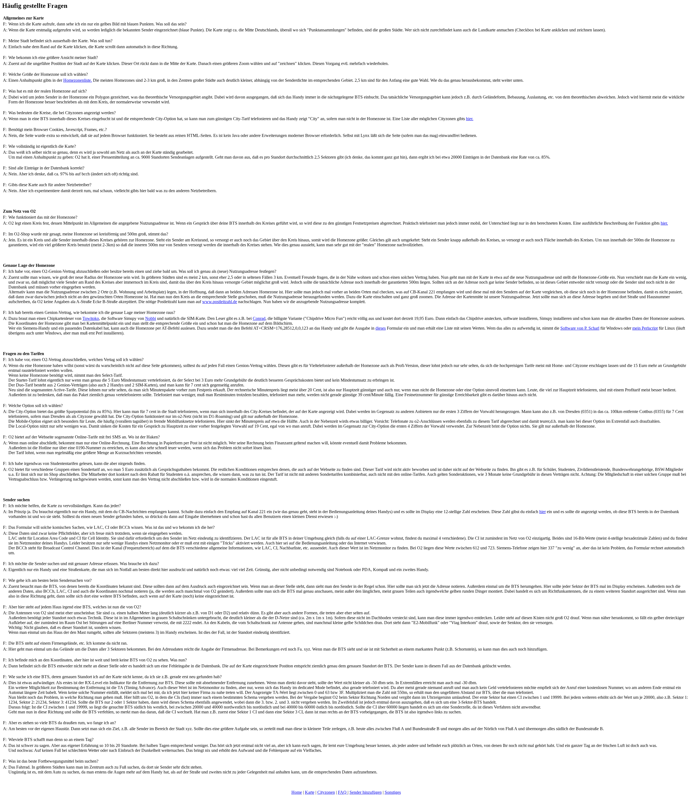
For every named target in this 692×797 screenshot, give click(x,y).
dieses (380, 328)
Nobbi (150, 318)
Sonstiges (393, 792)
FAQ (343, 792)
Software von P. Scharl (579, 328)
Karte (309, 792)
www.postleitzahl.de (219, 301)
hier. (469, 118)
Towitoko (90, 318)
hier (542, 511)
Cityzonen (326, 792)
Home (296, 792)
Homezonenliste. (77, 80)
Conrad (259, 318)
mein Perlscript (645, 328)
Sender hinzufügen (366, 792)
